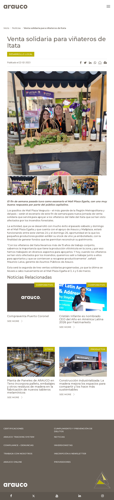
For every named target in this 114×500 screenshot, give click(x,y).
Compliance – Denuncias (19, 445)
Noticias (16, 28)
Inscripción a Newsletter (70, 453)
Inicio (6, 28)
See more (13, 321)
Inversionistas (63, 445)
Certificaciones (13, 428)
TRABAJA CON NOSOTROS (18, 453)
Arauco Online (13, 462)
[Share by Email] (99, 62)
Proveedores (62, 462)
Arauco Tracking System (19, 437)
